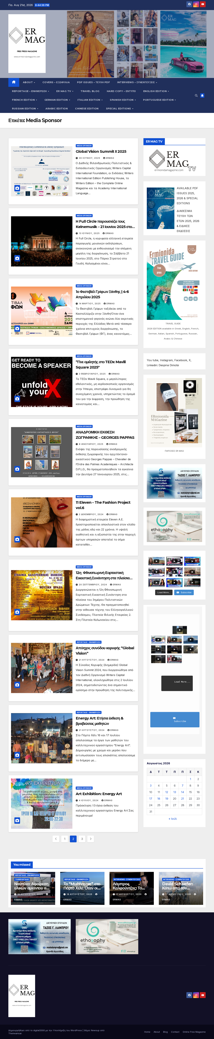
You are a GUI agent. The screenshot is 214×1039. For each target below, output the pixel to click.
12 (166, 792)
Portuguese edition (158, 99)
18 (158, 798)
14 (182, 792)
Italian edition (89, 99)
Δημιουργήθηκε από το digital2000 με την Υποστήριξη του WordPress (45, 1030)
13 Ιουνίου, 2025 (89, 233)
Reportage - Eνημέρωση (88, 642)
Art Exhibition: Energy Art (99, 794)
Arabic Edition (56, 108)
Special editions (119, 108)
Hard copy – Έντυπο (121, 91)
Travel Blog (90, 91)
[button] (196, 95)
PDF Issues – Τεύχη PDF (93, 82)
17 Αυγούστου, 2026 (129, 894)
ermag (110, 158)
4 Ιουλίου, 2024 (89, 800)
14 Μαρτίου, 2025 (90, 303)
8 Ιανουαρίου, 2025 (91, 444)
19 (166, 798)
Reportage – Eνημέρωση (29, 91)
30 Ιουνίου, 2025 (90, 158)
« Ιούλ (173, 818)
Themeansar (15, 1033)
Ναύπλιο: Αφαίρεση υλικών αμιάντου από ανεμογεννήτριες (32, 888)
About (28, 82)
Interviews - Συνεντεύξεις (127, 879)
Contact (175, 1031)
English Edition (155, 91)
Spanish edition (122, 99)
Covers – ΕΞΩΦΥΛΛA (56, 82)
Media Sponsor (84, 146)
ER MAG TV (64, 91)
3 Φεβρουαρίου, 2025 (92, 374)
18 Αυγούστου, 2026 (80, 894)
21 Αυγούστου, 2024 (92, 660)
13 (174, 792)
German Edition (56, 99)
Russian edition (24, 108)
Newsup (95, 1030)
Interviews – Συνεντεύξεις (136, 82)
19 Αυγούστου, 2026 (30, 894)
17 (150, 798)
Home (147, 1031)
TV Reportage (22, 879)
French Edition (24, 99)
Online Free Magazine (194, 1031)
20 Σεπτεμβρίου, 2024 (93, 584)
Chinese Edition (87, 108)
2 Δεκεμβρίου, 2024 (91, 514)
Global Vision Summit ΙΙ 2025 (101, 151)
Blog (165, 1031)
